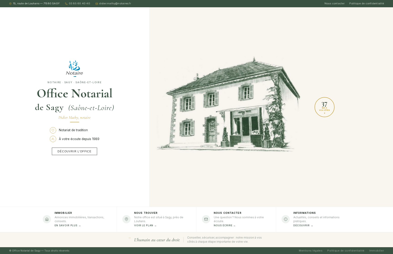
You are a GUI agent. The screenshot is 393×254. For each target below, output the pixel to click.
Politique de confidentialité (366, 3)
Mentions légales (310, 250)
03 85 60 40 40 (79, 3)
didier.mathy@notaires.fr (115, 3)
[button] (236, 219)
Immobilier (376, 250)
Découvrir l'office (74, 151)
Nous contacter (335, 3)
